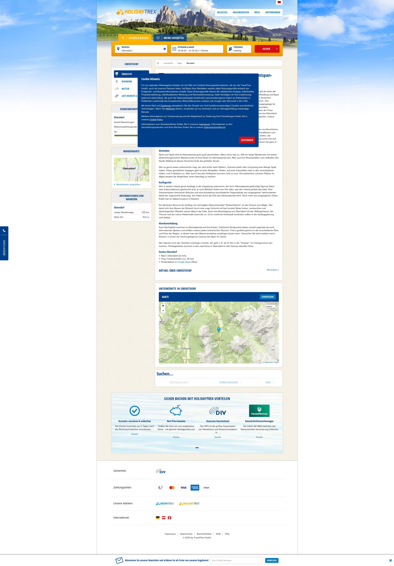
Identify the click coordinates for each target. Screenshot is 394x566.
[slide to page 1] (197, 447)
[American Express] (194, 488)
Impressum (204, 124)
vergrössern (268, 296)
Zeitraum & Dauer (186, 47)
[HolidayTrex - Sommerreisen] (189, 503)
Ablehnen (170, 108)
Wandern (127, 81)
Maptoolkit (268, 362)
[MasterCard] (172, 488)
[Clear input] (164, 49)
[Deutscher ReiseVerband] (160, 471)
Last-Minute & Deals (132, 96)
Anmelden (272, 560)
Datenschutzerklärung (214, 127)
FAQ (227, 534)
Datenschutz (186, 534)
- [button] (163, 310)
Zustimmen (165, 105)
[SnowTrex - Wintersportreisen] (165, 503)
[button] (279, 2)
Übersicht (127, 74)
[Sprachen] (157, 517)
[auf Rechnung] (160, 488)
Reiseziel (126, 47)
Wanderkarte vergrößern (128, 184)
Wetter (125, 88)
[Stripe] (206, 488)
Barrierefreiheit (204, 534)
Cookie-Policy (156, 119)
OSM (276, 362)
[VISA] (183, 488)
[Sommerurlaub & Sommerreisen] (136, 12)
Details (134, 434)
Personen (238, 47)
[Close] (390, 560)
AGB (218, 534)
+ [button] (163, 306)
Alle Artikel (272, 270)
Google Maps (184, 262)
